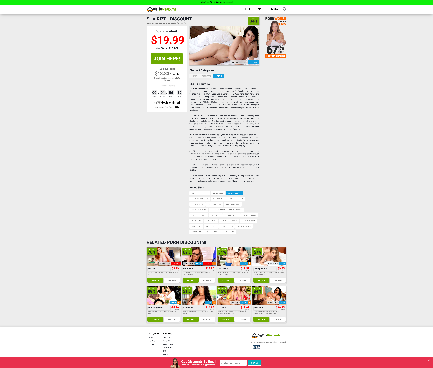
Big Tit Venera (197, 204)
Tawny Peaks (196, 232)
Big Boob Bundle (234, 193)
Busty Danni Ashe (233, 204)
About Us (166, 337)
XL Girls (222, 307)
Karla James (211, 221)
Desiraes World (231, 215)
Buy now (155, 280)
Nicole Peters (227, 226)
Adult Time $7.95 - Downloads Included (217, 2)
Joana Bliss (196, 221)
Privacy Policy (168, 344)
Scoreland (223, 268)
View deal (172, 280)
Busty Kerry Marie (198, 215)
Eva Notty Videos (249, 215)
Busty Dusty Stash (198, 210)
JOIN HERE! (167, 59)
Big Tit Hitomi (218, 199)
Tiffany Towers (212, 232)
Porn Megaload (155, 307)
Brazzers (152, 268)
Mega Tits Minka (248, 221)
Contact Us (167, 341)
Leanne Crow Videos (229, 221)
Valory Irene (228, 232)
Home (247, 9)
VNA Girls (258, 307)
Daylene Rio (216, 215)
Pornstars (206, 76)
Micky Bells (196, 226)
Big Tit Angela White (199, 199)
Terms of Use (167, 348)
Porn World (188, 268)
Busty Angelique (214, 204)
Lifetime (260, 9)
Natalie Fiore (211, 226)
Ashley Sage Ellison (199, 193)
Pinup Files (188, 307)
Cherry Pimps (260, 268)
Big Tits (194, 76)
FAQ (164, 351)
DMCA (165, 354)
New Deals (274, 9)
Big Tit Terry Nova (235, 199)
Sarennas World (244, 226)
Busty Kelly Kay (235, 210)
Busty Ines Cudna (218, 210)
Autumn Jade (218, 193)
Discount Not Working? (167, 86)
